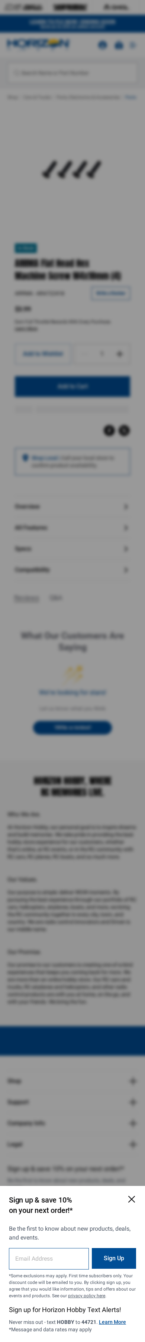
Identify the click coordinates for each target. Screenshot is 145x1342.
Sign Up (114, 1258)
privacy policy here (86, 1295)
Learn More (112, 1322)
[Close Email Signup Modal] (131, 1199)
